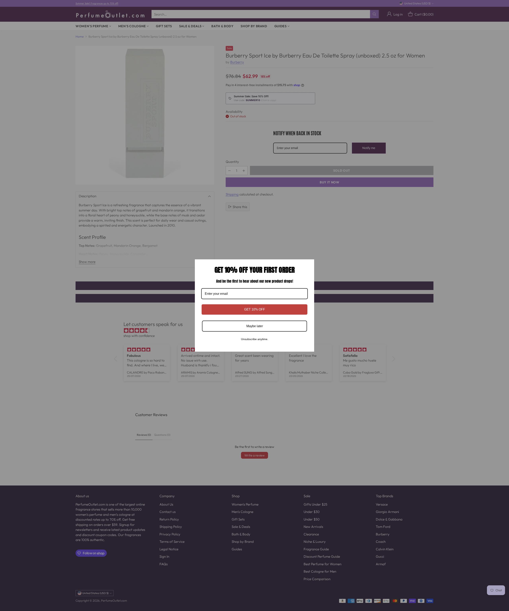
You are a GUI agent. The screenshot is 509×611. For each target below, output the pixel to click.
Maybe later (254, 326)
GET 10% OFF (254, 309)
